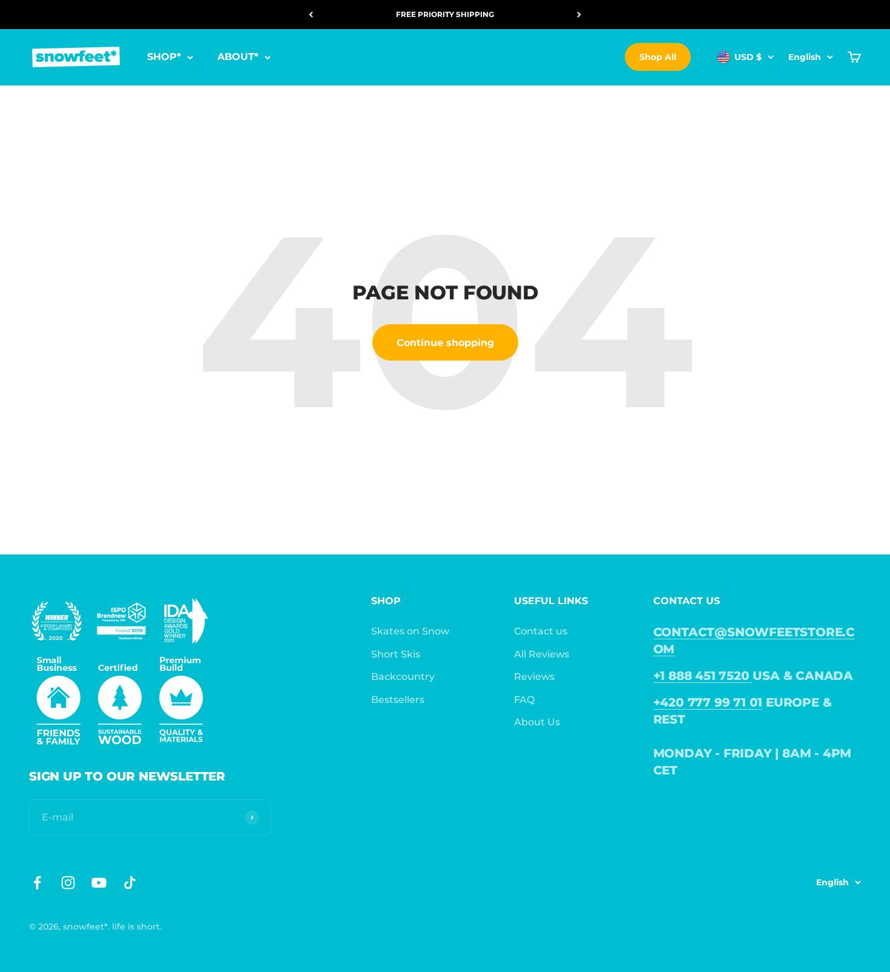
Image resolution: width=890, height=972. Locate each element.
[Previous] (311, 14)
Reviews (534, 676)
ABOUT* (238, 57)
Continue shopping (445, 342)
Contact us (540, 631)
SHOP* (164, 57)
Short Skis (395, 654)
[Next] (579, 14)
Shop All (657, 57)
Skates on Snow (410, 631)
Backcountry (403, 676)
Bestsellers (397, 699)
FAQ (524, 699)
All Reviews (541, 654)
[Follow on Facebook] (37, 882)
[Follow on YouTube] (99, 882)
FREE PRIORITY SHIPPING (445, 14)
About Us (537, 722)
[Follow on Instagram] (68, 882)
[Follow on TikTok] (130, 882)
